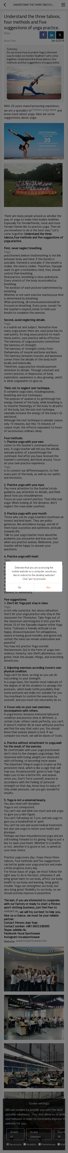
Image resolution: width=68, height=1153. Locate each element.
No (19, 587)
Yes (48, 587)
